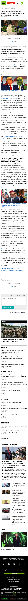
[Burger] (25, 3)
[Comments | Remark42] (14, 304)
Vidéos (3, 530)
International (4, 277)
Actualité (5, 558)
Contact (14, 584)
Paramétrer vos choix (14, 581)
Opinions (4, 399)
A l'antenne (11, 561)
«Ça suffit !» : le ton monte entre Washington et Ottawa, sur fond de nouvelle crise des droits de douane (12, 392)
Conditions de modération (14, 583)
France (4, 347)
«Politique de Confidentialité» (11, 595)
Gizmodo (3, 248)
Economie (5, 423)
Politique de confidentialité (14, 579)
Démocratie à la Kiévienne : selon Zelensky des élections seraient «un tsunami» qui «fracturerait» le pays (13, 376)
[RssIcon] (24, 564)
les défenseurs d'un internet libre (9, 98)
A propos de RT (14, 576)
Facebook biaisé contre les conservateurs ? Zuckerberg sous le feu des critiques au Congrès (12, 270)
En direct (11, 3)
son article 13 (12, 64)
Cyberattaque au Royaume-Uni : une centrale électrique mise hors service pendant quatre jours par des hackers (14, 384)
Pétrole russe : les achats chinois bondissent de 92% (14, 426)
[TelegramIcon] (19, 564)
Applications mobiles (14, 586)
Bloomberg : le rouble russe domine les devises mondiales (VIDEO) (12, 548)
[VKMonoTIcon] (3, 564)
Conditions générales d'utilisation (14, 577)
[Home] (3, 3)
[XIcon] (14, 564)
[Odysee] (9, 564)
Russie (4, 559)
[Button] (22, 3)
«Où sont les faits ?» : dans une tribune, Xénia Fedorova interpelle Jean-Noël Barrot (18, 485)
